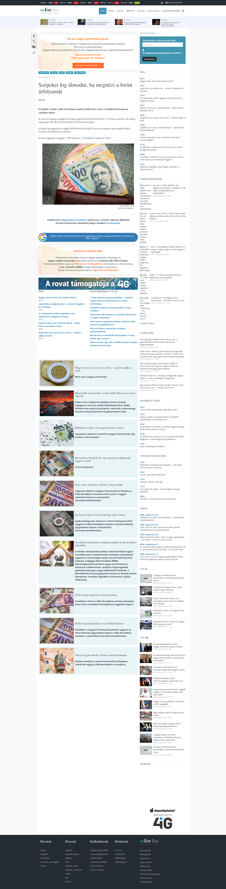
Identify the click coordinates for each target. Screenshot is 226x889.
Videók (111, 11)
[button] (161, 2)
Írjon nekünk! (145, 850)
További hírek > (147, 323)
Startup (68, 881)
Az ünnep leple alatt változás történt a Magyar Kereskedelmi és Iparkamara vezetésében (169, 658)
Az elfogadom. (162, 53)
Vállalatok (44, 854)
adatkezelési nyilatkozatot (158, 53)
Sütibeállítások (146, 882)
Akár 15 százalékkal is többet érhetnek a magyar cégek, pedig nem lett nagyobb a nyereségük (168, 249)
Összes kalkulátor (97, 870)
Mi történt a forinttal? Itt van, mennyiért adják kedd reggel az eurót (169, 668)
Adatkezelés (145, 866)
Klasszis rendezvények (171, 11)
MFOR (48, 11)
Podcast (120, 11)
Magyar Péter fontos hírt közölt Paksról (57, 297)
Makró (43, 850)
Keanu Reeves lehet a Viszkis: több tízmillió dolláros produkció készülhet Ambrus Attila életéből (167, 216)
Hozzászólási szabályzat (150, 874)
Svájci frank (79, 73)
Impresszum (145, 858)
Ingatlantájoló (121, 862)
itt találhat (80, 219)
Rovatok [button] (141, 11)
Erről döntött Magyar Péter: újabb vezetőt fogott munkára (167, 588)
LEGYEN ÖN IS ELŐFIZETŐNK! (88, 251)
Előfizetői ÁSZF (146, 878)
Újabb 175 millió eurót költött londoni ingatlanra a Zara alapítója (165, 276)
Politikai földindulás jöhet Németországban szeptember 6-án (168, 679)
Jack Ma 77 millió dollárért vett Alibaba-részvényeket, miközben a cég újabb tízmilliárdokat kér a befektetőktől (169, 189)
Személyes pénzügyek (49, 862)
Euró (62, 73)
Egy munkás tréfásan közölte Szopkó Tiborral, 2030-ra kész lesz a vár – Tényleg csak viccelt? (162, 386)
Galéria (43, 866)
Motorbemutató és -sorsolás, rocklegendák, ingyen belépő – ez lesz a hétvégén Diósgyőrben (161, 376)
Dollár (54, 73)
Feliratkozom (149, 59)
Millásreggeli (120, 858)
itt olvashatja (113, 223)
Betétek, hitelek (71, 866)
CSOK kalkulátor (97, 866)
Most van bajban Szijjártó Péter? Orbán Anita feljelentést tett (167, 725)
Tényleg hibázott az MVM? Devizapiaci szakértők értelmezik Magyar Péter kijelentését (167, 737)
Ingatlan (68, 858)
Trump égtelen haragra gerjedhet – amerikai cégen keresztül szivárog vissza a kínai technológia (111, 300)
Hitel (67, 862)
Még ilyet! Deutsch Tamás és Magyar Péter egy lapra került (169, 622)
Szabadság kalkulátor (99, 854)
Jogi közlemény (146, 862)
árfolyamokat (67, 219)
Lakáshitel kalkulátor (98, 862)
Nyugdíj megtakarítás (99, 850)
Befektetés (43, 73)
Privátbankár (120, 854)
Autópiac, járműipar (73, 870)
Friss (102, 11)
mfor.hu (118, 850)
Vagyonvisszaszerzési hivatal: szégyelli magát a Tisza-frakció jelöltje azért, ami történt (169, 692)
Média (67, 874)
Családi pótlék (96, 858)
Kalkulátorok (153, 11)
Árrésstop (130, 11)
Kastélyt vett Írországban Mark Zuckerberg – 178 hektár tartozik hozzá (167, 299)
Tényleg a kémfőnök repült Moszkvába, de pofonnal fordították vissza (168, 578)
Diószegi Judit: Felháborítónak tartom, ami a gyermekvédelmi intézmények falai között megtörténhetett (158, 342)
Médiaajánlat (145, 854)
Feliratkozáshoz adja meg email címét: (159, 40)
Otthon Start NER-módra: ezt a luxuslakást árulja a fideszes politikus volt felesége (168, 601)
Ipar (67, 877)
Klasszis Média (146, 870)
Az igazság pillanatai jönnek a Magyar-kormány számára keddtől (167, 645)
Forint (69, 73)
